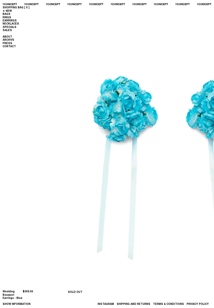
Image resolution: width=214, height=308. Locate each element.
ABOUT (7, 36)
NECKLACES (11, 23)
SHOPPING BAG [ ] (16, 7)
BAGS (6, 13)
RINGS (7, 17)
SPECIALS (9, 26)
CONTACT (9, 46)
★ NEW (7, 10)
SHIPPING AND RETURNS (133, 303)
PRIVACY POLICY (198, 303)
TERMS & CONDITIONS (168, 303)
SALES (7, 30)
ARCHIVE (8, 39)
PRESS (7, 43)
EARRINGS (10, 20)
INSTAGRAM (106, 303)
